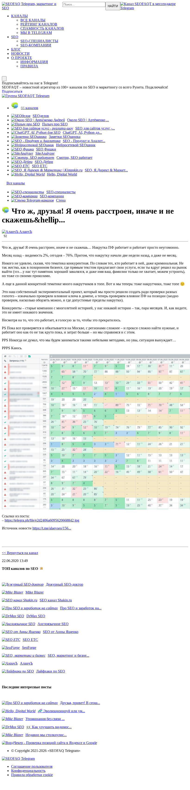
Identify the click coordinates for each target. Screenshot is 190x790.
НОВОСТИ (20, 53)
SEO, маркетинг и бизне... (68, 655)
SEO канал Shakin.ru (56, 600)
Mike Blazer (34, 592)
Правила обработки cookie (32, 775)
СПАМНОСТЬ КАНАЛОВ (42, 28)
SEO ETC (39, 166)
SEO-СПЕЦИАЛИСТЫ (39, 41)
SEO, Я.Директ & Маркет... (106, 170)
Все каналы (15, 183)
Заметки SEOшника (64, 137)
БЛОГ (16, 49)
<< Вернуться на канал (20, 553)
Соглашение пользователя (31, 766)
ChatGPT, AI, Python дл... (82, 132)
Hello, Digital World (62, 174)
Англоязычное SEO (53, 624)
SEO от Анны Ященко (60, 632)
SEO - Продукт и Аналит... (84, 141)
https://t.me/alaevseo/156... (51, 528)
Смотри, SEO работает (74, 158)
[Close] (4, 78)
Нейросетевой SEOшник (75, 145)
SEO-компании (52, 196)
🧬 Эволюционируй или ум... (61, 711)
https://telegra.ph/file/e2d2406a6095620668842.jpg (42, 520)
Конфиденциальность (28, 771)
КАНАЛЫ (19, 16)
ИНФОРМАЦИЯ (34, 62)
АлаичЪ (25, 232)
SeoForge (29, 648)
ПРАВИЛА (29, 66)
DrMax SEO (35, 616)
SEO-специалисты (61, 192)
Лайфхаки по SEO (50, 671)
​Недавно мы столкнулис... (46, 735)
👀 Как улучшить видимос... (49, 727)
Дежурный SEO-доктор (64, 584)
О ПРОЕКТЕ (21, 58)
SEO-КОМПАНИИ (35, 45)
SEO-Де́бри (44, 162)
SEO (14, 37)
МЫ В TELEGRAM (36, 33)
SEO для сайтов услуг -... (95, 128)
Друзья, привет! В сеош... (80, 703)
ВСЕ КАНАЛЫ (32, 20)
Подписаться (12, 91)
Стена (61, 200)
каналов (29, 108)
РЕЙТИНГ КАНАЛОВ (38, 24)
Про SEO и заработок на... (80, 608)
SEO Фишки (46, 149)
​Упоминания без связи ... (45, 719)
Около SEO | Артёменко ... (88, 120)
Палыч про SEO (55, 124)
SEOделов (41, 116)
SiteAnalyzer (44, 153)
